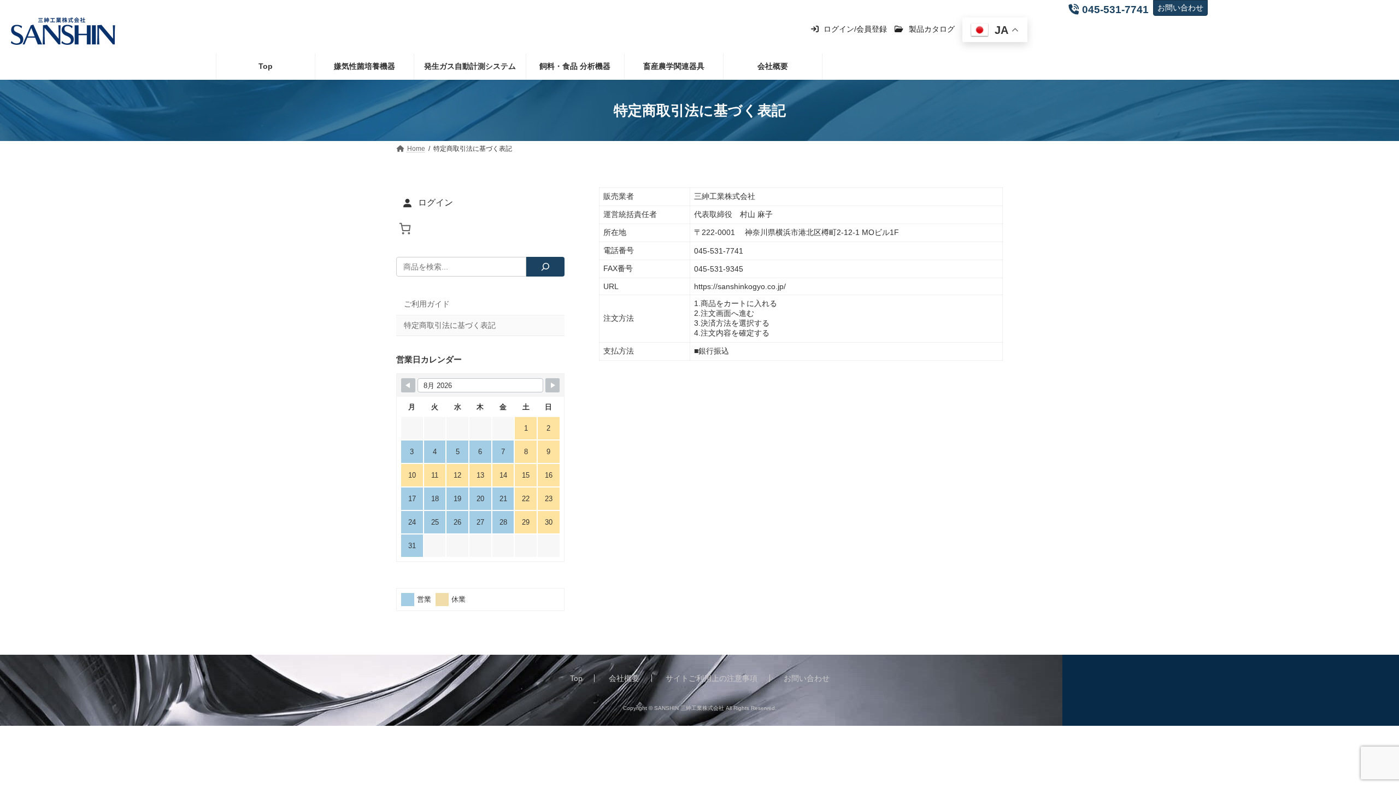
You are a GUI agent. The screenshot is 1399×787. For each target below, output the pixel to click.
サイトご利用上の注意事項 (711, 678)
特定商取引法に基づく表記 (450, 325)
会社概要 (624, 678)
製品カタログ (931, 29)
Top (576, 678)
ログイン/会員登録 (854, 29)
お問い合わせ (1180, 7)
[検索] (545, 267)
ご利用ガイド (427, 303)
